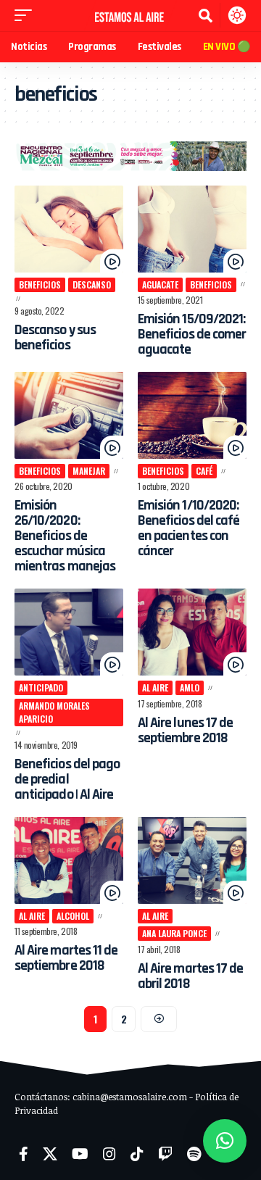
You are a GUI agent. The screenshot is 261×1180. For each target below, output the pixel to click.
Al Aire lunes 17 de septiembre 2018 (185, 730)
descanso (91, 284)
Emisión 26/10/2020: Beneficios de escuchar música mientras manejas (64, 536)
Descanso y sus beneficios (55, 337)
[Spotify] (193, 1154)
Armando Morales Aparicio (54, 712)
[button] (26, 15)
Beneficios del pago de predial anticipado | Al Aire (67, 779)
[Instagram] (109, 1154)
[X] (50, 1154)
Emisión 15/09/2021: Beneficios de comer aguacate (192, 334)
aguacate (160, 284)
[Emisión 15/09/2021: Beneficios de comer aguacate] (192, 229)
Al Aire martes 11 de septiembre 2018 (65, 958)
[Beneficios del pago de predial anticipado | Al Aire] (68, 632)
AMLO (189, 687)
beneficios (40, 284)
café (204, 471)
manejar (88, 471)
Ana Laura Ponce (174, 933)
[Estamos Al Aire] (130, 15)
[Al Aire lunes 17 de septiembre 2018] (192, 632)
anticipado (41, 687)
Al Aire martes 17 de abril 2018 (190, 976)
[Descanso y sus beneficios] (68, 229)
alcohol (73, 916)
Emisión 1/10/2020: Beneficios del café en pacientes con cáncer (188, 528)
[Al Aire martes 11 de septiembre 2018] (68, 860)
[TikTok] (137, 1154)
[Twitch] (165, 1154)
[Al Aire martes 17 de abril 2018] (192, 860)
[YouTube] (80, 1154)
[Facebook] (23, 1154)
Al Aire (155, 687)
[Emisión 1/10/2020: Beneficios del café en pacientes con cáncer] (192, 415)
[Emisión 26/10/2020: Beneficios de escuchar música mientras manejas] (68, 415)
